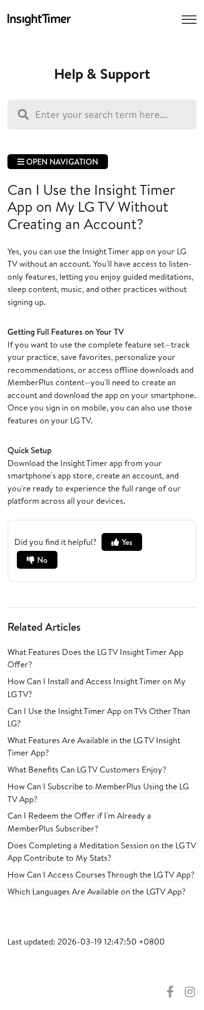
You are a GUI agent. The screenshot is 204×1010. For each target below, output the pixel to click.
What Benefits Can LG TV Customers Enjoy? (86, 769)
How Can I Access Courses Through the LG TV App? (101, 874)
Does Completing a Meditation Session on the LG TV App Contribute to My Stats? (101, 851)
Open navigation (61, 161)
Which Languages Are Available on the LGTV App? (96, 891)
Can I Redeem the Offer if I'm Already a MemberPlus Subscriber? (79, 822)
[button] (187, 18)
